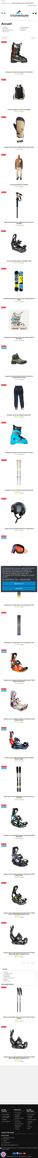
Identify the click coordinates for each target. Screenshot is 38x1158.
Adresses (4, 1119)
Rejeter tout (19, 584)
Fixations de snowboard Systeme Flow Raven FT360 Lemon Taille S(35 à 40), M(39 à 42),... (19, 913)
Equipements (23, 28)
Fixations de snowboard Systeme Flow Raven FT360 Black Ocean (19, 874)
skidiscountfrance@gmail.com (11, 1145)
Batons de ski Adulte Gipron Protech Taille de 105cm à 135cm (19, 1017)
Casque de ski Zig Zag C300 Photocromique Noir (19, 528)
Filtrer (5, 38)
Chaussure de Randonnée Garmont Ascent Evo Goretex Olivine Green (19, 377)
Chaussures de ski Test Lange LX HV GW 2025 (19, 72)
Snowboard (5, 28)
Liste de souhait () (32, 5)
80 (32, 963)
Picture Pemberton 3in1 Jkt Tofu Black (19, 109)
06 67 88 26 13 (6, 1142)
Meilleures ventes (19, 1118)
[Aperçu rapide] (21, 67)
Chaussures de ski (24, 27)
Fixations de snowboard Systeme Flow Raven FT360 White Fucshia (19, 719)
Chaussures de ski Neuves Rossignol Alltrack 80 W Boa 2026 (19, 338)
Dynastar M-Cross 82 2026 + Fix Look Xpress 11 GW (19, 605)
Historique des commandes (5, 1117)
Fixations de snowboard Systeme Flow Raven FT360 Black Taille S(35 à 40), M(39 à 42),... (19, 953)
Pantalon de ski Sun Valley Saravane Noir (19, 415)
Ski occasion (18, 1121)
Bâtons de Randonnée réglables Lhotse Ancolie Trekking (19, 223)
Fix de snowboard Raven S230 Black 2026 (19, 261)
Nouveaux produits (17, 1115)
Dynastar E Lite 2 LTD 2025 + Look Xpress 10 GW (19, 490)
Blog (29, 1128)
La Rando (29, 1156)
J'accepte (19, 588)
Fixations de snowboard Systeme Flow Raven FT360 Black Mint (19, 836)
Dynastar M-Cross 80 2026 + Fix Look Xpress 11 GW (19, 642)
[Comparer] (19, 67)
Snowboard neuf (19, 1123)
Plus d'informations (8, 579)
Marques (17, 1129)
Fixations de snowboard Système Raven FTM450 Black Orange (19, 758)
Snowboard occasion (18, 1126)
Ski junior (22, 30)
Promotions (18, 1112)
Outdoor (4, 27)
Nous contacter (6, 1121)
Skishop (30, 1126)
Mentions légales (32, 1119)
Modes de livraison (5, 3)
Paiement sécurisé (30, 1122)
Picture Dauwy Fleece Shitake (19, 184)
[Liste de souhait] (17, 67)
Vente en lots (5, 31)
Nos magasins (31, 1114)
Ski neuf (17, 1120)
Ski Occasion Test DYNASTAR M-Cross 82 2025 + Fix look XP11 (19, 797)
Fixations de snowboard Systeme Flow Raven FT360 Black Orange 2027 (19, 681)
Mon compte (5, 1114)
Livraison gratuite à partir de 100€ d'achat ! (22, 3)
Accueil (5, 969)
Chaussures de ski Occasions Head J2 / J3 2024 (19, 452)
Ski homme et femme (8, 30)
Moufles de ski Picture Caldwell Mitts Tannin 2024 (19, 147)
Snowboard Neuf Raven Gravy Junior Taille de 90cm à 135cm (19, 299)
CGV (29, 1124)
